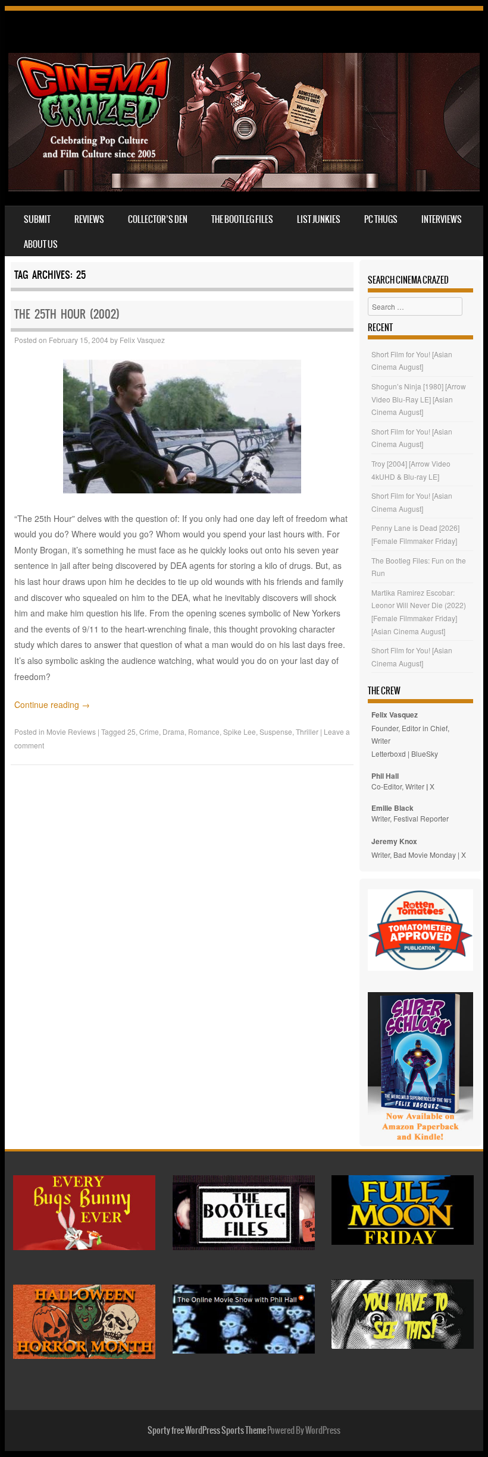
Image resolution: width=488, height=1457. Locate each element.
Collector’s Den (157, 219)
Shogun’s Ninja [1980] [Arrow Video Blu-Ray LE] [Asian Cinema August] (418, 399)
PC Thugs (381, 219)
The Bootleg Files (242, 219)
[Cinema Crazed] (244, 188)
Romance (204, 731)
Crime (149, 731)
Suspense (275, 731)
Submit (37, 219)
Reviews (89, 219)
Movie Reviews (71, 731)
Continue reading (52, 704)
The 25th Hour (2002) (67, 314)
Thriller (307, 731)
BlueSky (424, 753)
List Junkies (318, 219)
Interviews (441, 219)
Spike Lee (239, 731)
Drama (173, 731)
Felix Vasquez (142, 340)
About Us (41, 244)
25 (131, 731)
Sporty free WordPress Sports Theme (207, 1430)
